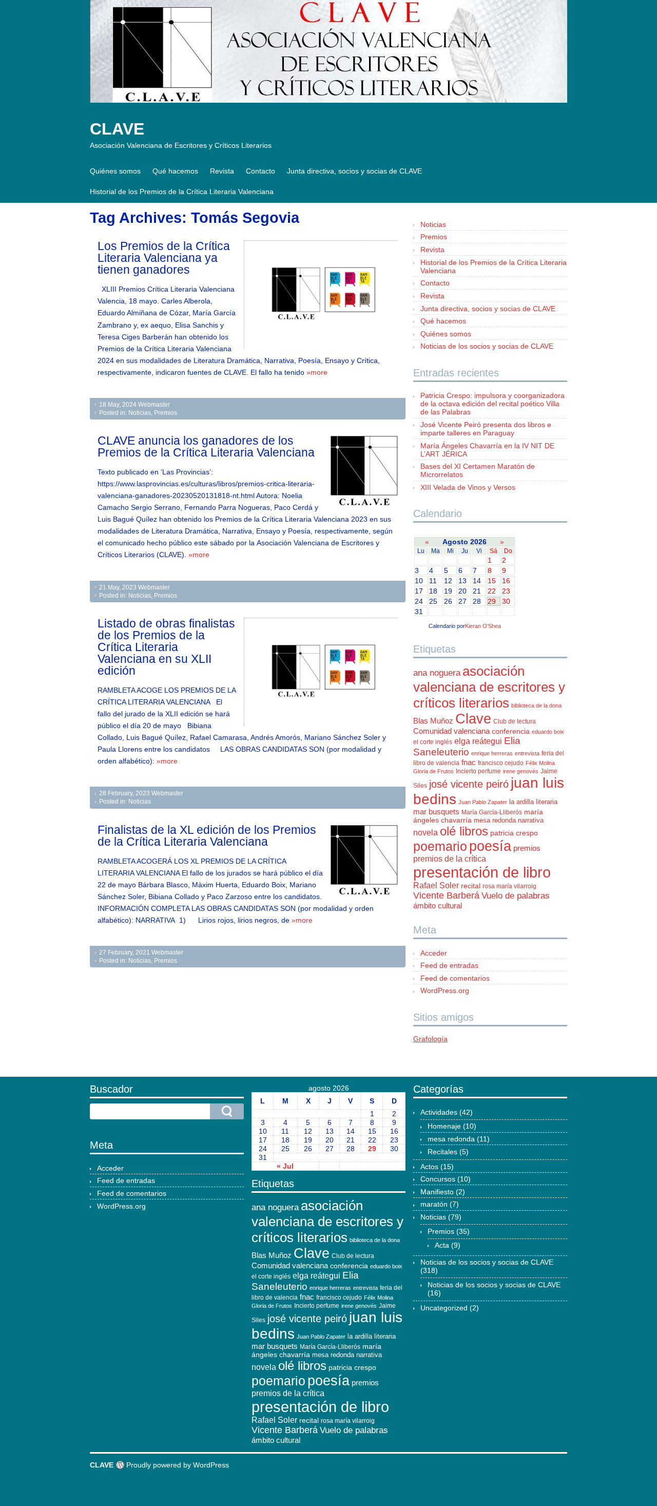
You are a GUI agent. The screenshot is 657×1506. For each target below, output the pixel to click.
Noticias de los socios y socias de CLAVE (486, 346)
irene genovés (520, 771)
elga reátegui (478, 741)
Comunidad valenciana (451, 731)
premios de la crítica (449, 858)
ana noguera (436, 673)
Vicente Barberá (446, 895)
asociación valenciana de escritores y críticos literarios (489, 687)
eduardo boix (548, 732)
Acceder (433, 953)
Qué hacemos (175, 171)
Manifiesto (437, 1192)
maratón (434, 1204)
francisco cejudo (501, 763)
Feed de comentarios (455, 978)
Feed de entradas (449, 965)
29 (372, 1149)
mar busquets (436, 812)
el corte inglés (432, 742)
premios (526, 848)
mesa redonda (495, 820)
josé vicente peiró (469, 784)
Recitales (442, 1152)
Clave (473, 719)
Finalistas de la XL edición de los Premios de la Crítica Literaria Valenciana (207, 835)
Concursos (437, 1179)
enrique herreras (492, 753)
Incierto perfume (478, 771)
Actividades (438, 1112)
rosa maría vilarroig (509, 886)
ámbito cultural (437, 905)
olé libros (464, 831)
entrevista (527, 753)
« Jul (285, 1166)
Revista (222, 171)
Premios (165, 413)
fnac (468, 762)
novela (425, 832)
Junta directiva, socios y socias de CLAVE (354, 171)
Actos (429, 1166)
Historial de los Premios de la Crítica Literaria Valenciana (182, 191)
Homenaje (444, 1126)
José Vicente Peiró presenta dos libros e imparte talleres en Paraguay (485, 429)
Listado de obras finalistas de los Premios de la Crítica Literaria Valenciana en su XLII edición (166, 647)
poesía (490, 846)
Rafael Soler (436, 885)
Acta (442, 1245)
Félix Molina (540, 763)
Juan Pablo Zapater (482, 802)
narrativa (531, 820)
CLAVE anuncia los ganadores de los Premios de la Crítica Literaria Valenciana (206, 446)
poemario (440, 846)
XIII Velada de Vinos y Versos (467, 487)
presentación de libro (482, 872)
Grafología (430, 1039)
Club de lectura (514, 721)
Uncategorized (444, 1308)
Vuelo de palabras (515, 896)
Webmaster (154, 405)
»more (316, 372)
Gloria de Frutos (433, 771)
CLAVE (117, 129)
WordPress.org (444, 990)
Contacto (260, 171)
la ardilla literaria (533, 802)
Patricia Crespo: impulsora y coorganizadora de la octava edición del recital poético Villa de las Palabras (492, 403)
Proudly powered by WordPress (177, 1465)
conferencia (511, 731)
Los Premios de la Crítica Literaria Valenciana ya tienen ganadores (164, 257)
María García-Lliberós (491, 812)
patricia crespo (514, 833)
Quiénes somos (115, 171)
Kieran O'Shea (483, 626)
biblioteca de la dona (536, 705)
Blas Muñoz (433, 720)
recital (470, 886)
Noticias (139, 413)
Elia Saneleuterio (466, 746)
